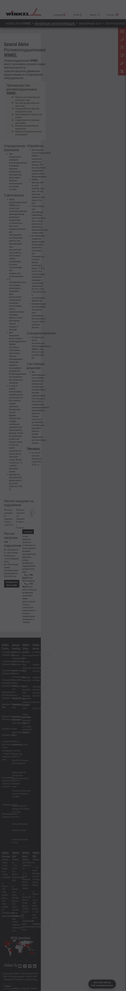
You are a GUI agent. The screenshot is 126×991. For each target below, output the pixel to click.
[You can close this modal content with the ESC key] (63, 495)
